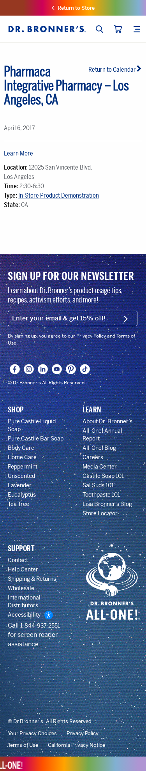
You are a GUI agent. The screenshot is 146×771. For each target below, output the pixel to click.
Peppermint (22, 466)
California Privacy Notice (76, 745)
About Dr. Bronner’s (107, 421)
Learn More (18, 153)
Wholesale (21, 588)
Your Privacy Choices (32, 733)
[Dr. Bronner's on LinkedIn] (43, 369)
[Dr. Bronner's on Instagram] (29, 369)
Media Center (100, 466)
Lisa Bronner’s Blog (107, 504)
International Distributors (24, 601)
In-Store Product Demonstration (58, 195)
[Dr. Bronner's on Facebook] (15, 369)
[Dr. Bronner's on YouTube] (57, 369)
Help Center (23, 569)
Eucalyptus (22, 494)
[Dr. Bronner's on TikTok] (85, 369)
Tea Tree (18, 504)
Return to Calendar (112, 69)
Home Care (22, 457)
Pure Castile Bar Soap (35, 438)
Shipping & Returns (32, 578)
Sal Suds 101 (98, 485)
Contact (18, 560)
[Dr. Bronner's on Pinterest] (71, 369)
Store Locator (100, 513)
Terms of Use (23, 745)
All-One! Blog (99, 447)
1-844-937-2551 (40, 625)
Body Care (21, 447)
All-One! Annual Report (102, 434)
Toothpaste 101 (101, 494)
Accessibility (24, 614)
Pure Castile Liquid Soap (32, 425)
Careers (93, 457)
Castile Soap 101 (103, 475)
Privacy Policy (83, 733)
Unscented (21, 475)
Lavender (20, 485)
